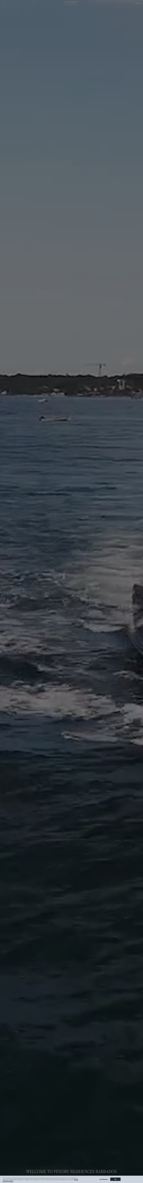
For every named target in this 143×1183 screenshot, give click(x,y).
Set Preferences (104, 1179)
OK (115, 1179)
